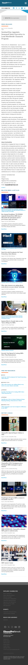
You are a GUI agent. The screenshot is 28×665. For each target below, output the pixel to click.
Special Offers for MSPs (8, 603)
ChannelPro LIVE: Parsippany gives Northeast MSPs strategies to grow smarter (11, 464)
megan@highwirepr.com (11, 184)
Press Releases (6, 24)
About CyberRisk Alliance (9, 595)
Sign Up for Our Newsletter (9, 602)
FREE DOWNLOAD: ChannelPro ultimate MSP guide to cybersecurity (13, 530)
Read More (4, 229)
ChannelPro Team (12, 357)
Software (11, 211)
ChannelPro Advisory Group (9, 600)
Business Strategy (5, 248)
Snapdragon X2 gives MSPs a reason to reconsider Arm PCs (12, 498)
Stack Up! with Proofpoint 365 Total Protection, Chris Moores (12, 253)
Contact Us (5, 639)
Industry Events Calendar (9, 613)
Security (3, 187)
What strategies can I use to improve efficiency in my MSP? (13, 407)
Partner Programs (15, 210)
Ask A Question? (7, 605)
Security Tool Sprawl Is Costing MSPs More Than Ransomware (12, 354)
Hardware (16, 209)
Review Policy (6, 641)
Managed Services (14, 248)
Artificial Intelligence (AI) (7, 209)
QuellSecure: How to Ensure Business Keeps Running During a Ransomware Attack (13, 400)
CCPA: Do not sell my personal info (11, 649)
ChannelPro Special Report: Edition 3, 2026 (12, 433)
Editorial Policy (6, 647)
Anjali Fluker (11, 325)
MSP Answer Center (14, 282)
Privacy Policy (6, 644)
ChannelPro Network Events (9, 611)
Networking (8, 210)
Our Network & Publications (9, 598)
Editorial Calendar (7, 597)
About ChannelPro (7, 593)
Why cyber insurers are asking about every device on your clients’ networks (12, 286)
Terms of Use (6, 642)
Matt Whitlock (12, 221)
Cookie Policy (6, 646)
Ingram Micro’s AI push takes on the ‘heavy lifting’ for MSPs (12, 322)
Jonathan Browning (13, 468)
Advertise (5, 619)
